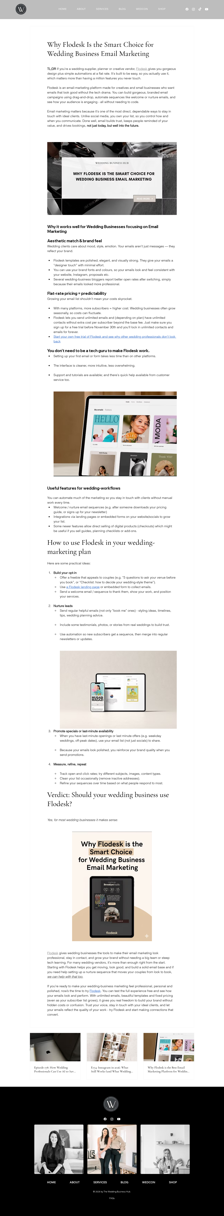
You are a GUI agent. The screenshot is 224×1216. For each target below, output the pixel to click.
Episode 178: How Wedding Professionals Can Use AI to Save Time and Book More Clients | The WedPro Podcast (54, 1069)
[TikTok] (200, 9)
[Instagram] (193, 9)
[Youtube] (206, 9)
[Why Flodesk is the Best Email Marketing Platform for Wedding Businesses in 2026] (169, 1047)
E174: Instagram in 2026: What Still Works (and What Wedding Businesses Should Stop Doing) (111, 1069)
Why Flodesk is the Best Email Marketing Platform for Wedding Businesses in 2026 (168, 1069)
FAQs (112, 1198)
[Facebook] (187, 9)
